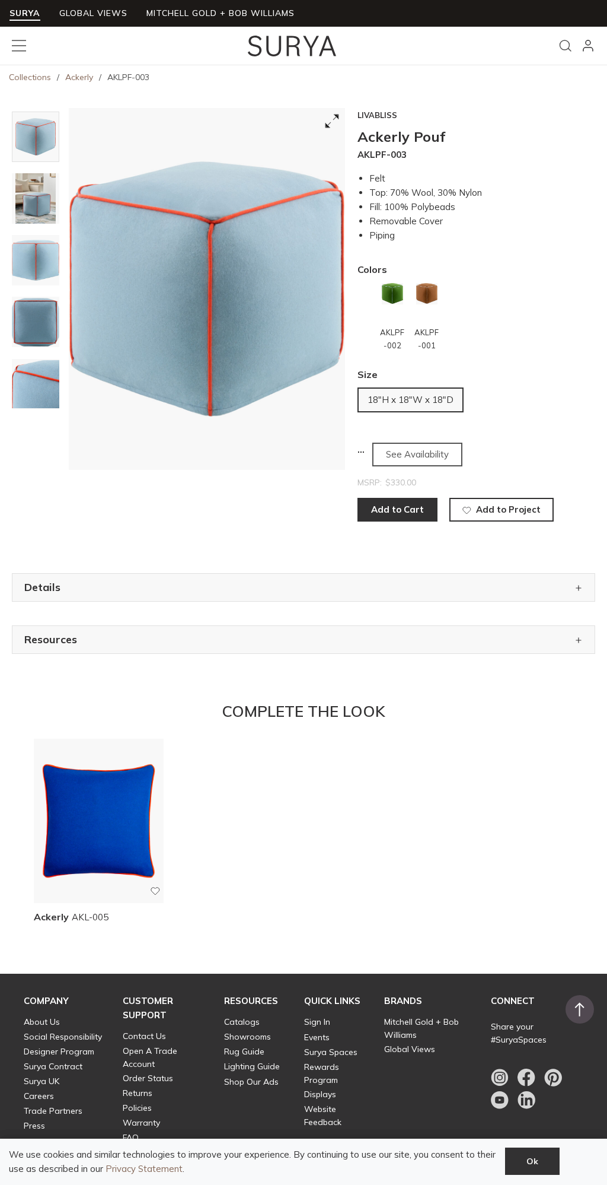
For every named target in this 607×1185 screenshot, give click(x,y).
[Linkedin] (526, 1100)
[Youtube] (500, 1100)
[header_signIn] (588, 46)
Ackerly (79, 77)
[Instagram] (500, 1077)
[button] (46, 1001)
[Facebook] (526, 1077)
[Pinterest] (553, 1077)
